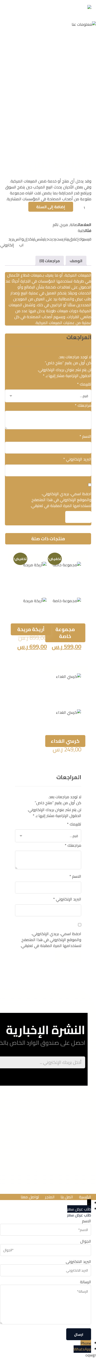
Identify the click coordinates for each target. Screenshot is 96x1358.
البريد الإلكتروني (77, 459)
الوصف (76, 260)
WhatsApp (82, 1349)
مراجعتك (83, 405)
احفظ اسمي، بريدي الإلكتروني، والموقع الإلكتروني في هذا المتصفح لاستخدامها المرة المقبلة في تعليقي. (61, 500)
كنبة (81, 230)
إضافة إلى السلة (50, 206)
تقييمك (84, 384)
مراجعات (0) (49, 260)
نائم (55, 224)
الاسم (85, 436)
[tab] (76, 261)
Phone (85, 1343)
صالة (74, 224)
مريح (64, 224)
